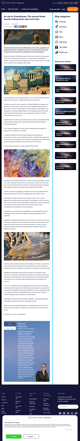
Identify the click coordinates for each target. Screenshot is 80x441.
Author (9, 324)
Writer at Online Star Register (26, 328)
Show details (69, 429)
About (57, 3)
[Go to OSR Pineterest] (76, 413)
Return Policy (47, 412)
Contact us (5, 402)
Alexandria (46, 56)
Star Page (32, 406)
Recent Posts (10, 328)
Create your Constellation (29, 9)
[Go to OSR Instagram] (60, 413)
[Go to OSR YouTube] (72, 413)
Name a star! (73, 9)
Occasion (65, 3)
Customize (30, 436)
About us (4, 399)
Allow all (13, 436)
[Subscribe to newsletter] (76, 406)
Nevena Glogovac (22, 325)
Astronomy (7, 24)
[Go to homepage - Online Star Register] (13, 3)
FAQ (3, 405)
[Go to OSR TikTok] (64, 413)
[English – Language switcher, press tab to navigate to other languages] (76, 3)
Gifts (3, 9)
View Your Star (13, 9)
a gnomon (44, 224)
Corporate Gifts (55, 9)
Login (63, 9)
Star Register (33, 399)
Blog (59, 3)
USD (71, 3)
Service (53, 3)
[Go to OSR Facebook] (68, 413)
